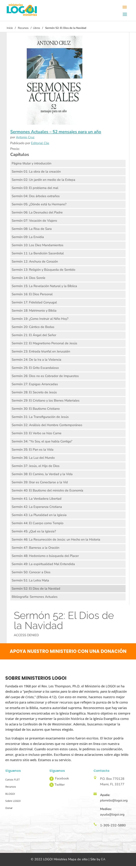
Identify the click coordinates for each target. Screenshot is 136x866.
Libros (36, 28)
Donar (9, 808)
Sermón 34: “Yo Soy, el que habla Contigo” (42, 441)
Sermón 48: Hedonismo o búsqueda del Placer (45, 556)
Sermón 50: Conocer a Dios (31, 572)
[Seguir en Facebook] (51, 779)
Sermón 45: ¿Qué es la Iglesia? (34, 531)
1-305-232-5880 (113, 825)
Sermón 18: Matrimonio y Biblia (34, 310)
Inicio (10, 28)
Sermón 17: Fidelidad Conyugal (34, 302)
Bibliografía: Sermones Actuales (35, 597)
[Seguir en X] (51, 785)
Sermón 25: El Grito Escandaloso (35, 368)
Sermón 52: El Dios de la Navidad (36, 588)
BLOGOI (10, 793)
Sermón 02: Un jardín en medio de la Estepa (43, 180)
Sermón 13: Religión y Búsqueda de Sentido (43, 270)
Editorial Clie (40, 143)
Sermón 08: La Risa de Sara (32, 229)
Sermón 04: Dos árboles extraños (36, 196)
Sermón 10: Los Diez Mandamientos (37, 245)
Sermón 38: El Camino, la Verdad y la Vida (42, 474)
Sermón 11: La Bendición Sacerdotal (38, 253)
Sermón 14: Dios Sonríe (28, 278)
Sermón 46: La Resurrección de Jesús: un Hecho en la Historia (56, 539)
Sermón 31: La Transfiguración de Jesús (40, 417)
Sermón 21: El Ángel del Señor (34, 335)
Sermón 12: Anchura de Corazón (35, 261)
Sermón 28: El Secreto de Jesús (34, 392)
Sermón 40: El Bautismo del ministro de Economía (47, 490)
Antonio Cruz (25, 137)
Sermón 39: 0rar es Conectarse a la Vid (40, 482)
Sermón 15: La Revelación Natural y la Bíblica (44, 286)
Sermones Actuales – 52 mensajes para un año (55, 132)
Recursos (23, 28)
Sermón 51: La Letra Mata (30, 580)
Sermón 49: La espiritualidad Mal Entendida (43, 564)
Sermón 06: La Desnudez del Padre (37, 212)
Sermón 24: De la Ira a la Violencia (36, 359)
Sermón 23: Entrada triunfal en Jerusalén (41, 351)
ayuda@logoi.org (112, 814)
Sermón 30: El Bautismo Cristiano (36, 409)
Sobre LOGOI (13, 801)
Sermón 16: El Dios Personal (32, 294)
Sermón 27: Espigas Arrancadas (35, 384)
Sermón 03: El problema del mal (35, 188)
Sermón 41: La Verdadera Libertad (36, 498)
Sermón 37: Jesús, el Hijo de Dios (36, 466)
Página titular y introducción (31, 163)
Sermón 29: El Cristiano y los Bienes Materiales (46, 400)
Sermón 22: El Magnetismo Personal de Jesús (44, 343)
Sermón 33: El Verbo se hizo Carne (36, 433)
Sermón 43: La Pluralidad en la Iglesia (39, 515)
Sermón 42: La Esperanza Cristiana (37, 507)
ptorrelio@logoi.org (114, 800)
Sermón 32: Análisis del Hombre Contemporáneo (47, 425)
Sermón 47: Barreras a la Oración (35, 548)
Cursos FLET (12, 779)
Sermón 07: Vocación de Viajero (34, 220)
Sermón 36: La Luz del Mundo (33, 458)
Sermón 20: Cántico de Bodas (33, 327)
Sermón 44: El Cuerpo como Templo (37, 523)
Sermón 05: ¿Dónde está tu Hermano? (39, 204)
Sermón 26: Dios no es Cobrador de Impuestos (45, 376)
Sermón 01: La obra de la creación (36, 171)
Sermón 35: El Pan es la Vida (32, 449)
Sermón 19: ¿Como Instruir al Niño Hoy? (40, 319)
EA (103, 859)
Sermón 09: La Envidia (28, 237)
